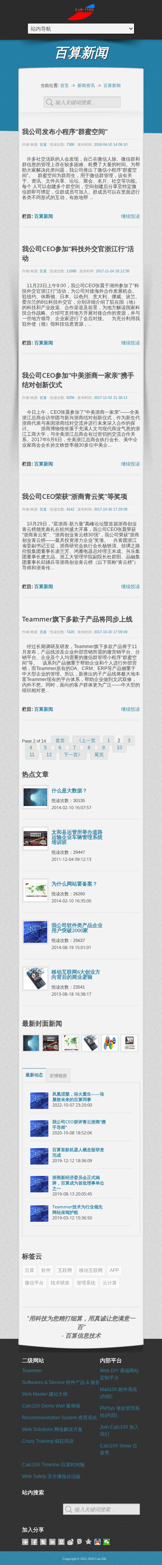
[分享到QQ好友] (97, 1542)
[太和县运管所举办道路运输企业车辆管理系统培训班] (51, 1050)
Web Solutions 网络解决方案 (52, 1429)
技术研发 (60, 1283)
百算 (43, 145)
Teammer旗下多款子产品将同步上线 (77, 618)
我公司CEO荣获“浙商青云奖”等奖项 (74, 496)
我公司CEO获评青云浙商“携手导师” (79, 1124)
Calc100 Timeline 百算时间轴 (53, 1464)
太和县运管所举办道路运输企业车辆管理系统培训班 (77, 837)
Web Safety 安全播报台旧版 (51, 1476)
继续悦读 (130, 216)
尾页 (99, 754)
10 (119, 747)
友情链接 (58, 1075)
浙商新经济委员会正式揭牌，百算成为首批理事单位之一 (78, 1183)
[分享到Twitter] (43, 1542)
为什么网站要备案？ (75, 883)
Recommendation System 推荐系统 (59, 1417)
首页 (64, 85)
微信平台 (34, 1283)
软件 (46, 1270)
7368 (70, 145)
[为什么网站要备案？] (70, 1050)
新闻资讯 (86, 85)
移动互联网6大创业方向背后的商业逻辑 (76, 974)
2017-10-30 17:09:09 (110, 632)
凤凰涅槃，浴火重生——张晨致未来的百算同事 (78, 1096)
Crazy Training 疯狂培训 (48, 1441)
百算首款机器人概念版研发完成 (78, 1152)
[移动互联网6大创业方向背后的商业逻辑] (90, 1050)
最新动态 (34, 1074)
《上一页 (86, 740)
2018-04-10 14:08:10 (110, 145)
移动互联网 (91, 1270)
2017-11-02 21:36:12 (110, 398)
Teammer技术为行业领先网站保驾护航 (77, 1209)
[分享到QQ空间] (88, 1542)
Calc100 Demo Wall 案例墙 (51, 1406)
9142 (70, 509)
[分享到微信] (106, 1542)
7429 (70, 632)
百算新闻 (112, 85)
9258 (70, 398)
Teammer (32, 1370)
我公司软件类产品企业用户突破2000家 (77, 928)
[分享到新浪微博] (70, 1542)
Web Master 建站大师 (45, 1394)
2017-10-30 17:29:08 (110, 509)
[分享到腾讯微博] (79, 1542)
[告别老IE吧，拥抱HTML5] (110, 1050)
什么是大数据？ (69, 790)
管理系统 (86, 1283)
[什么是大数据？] (31, 1050)
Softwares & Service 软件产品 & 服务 (61, 1382)
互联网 (65, 1270)
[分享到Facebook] (34, 1542)
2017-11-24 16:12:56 (112, 271)
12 (49, 754)
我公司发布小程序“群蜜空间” (65, 131)
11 (32, 754)
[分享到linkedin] (52, 1542)
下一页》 (73, 754)
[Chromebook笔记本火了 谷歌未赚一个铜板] (129, 1050)
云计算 (110, 1283)
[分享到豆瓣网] (61, 1542)
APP (114, 1270)
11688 (71, 271)
